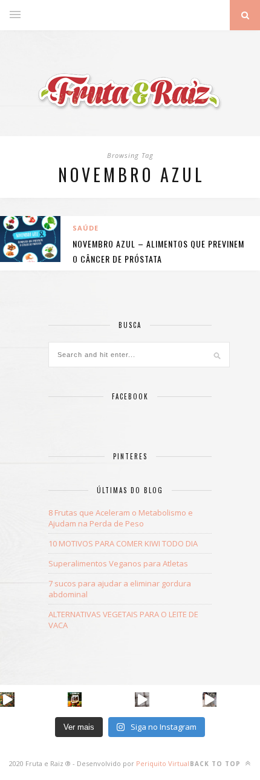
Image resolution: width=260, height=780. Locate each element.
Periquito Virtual (162, 763)
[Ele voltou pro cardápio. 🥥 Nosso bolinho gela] (142, 699)
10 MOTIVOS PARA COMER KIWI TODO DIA (123, 543)
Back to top (216, 763)
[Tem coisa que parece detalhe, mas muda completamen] (210, 699)
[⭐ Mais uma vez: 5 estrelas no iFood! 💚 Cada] (75, 699)
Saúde (86, 227)
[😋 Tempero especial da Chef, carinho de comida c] (7, 699)
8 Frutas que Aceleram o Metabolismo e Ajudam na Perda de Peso (120, 518)
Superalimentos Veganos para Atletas (118, 563)
